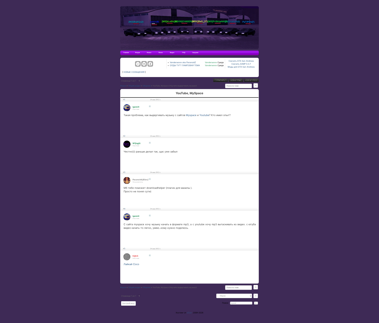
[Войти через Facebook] (150, 64)
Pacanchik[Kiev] (140, 179)
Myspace (191, 115)
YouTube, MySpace (161, 86)
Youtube (204, 115)
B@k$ (135, 256)
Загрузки (195, 52)
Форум (137, 52)
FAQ (183, 52)
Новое (149, 52)
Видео (172, 52)
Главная (126, 52)
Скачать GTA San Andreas (241, 61)
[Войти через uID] (138, 64)
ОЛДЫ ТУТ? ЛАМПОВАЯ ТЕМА (185, 65)
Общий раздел (134, 86)
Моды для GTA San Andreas (241, 67)
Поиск (161, 52)
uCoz (189, 312)
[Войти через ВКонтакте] (144, 64)
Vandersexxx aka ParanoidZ (183, 62)
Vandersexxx (211, 62)
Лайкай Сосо (131, 264)
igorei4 (136, 107)
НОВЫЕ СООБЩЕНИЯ (134, 72)
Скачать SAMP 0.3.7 (241, 64)
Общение (147, 86)
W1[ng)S (136, 143)
